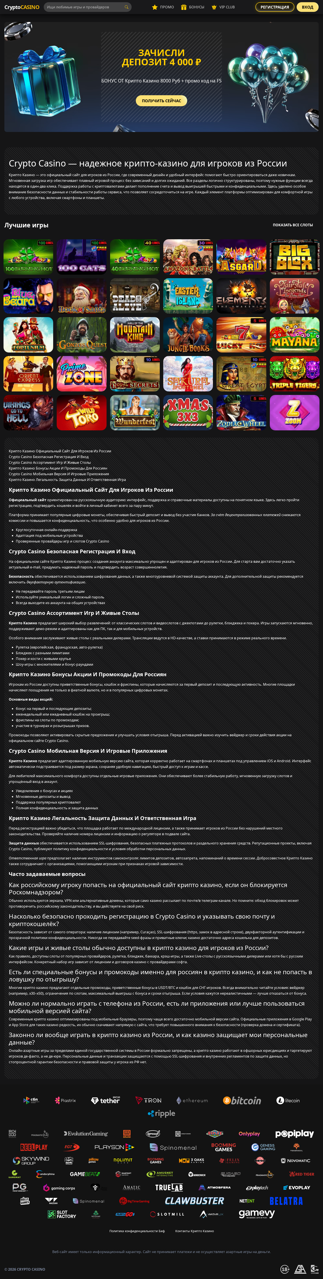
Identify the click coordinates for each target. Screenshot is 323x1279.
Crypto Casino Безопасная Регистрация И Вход (49, 456)
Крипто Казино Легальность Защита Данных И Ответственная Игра (67, 479)
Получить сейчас (161, 100)
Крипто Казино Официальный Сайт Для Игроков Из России (60, 451)
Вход (307, 7)
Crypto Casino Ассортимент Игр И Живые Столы (50, 462)
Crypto (21, 7)
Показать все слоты (293, 225)
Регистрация (275, 7)
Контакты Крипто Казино (194, 1231)
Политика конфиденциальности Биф (137, 1231)
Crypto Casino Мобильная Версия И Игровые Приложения (59, 473)
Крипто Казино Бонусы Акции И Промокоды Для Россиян (58, 468)
